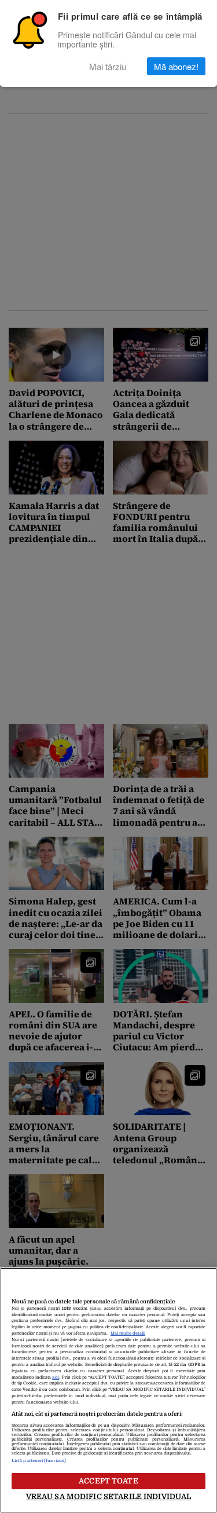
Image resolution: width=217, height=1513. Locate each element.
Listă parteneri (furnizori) (39, 1461)
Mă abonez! (176, 66)
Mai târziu (107, 66)
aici (55, 1377)
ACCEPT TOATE (108, 1481)
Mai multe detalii (128, 1333)
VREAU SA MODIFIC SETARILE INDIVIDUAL (109, 1496)
